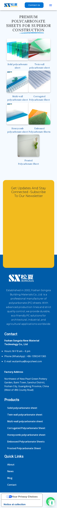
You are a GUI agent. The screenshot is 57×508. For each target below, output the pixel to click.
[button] (50, 5)
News (10, 471)
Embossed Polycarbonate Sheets (26, 441)
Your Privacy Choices (25, 496)
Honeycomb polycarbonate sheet (26, 434)
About (10, 464)
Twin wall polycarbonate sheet (24, 414)
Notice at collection (15, 504)
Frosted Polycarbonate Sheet (24, 448)
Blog (9, 478)
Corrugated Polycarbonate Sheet (26, 428)
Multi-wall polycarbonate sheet (25, 421)
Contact (12, 484)
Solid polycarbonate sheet (22, 408)
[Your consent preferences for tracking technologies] (52, 503)
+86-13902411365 (36, 356)
